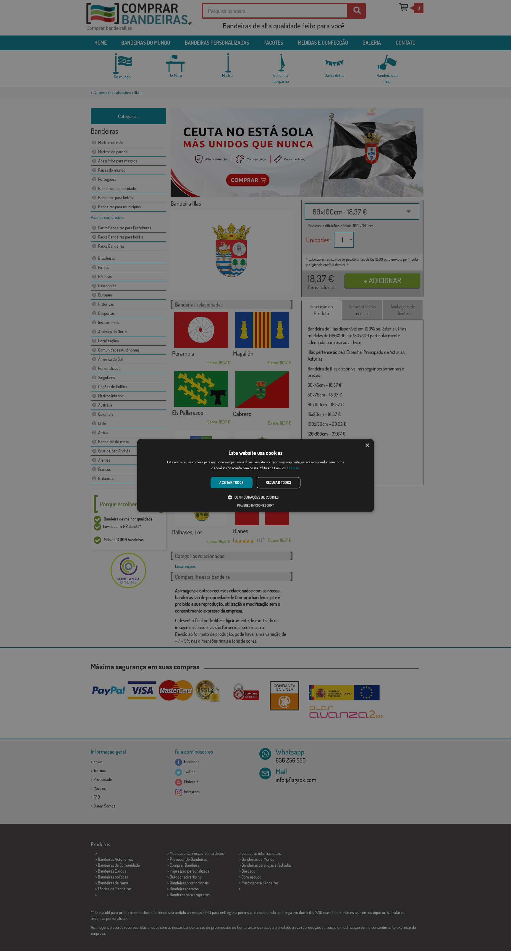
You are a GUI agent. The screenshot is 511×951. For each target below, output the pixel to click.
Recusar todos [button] (278, 482)
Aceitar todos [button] (231, 482)
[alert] (255, 475)
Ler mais (293, 468)
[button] (255, 497)
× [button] (367, 445)
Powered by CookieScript (255, 506)
